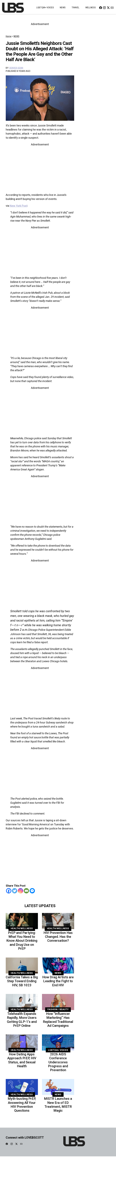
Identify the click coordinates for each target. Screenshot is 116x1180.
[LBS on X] (108, 8)
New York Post (18, 205)
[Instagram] (20, 890)
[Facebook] (8, 890)
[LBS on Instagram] (104, 8)
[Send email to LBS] (112, 8)
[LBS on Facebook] (100, 8)
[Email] (26, 890)
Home (8, 36)
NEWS (16, 36)
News (63, 7)
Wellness (90, 7)
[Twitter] (14, 890)
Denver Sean (16, 68)
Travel (75, 7)
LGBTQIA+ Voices (45, 7)
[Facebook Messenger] (32, 890)
